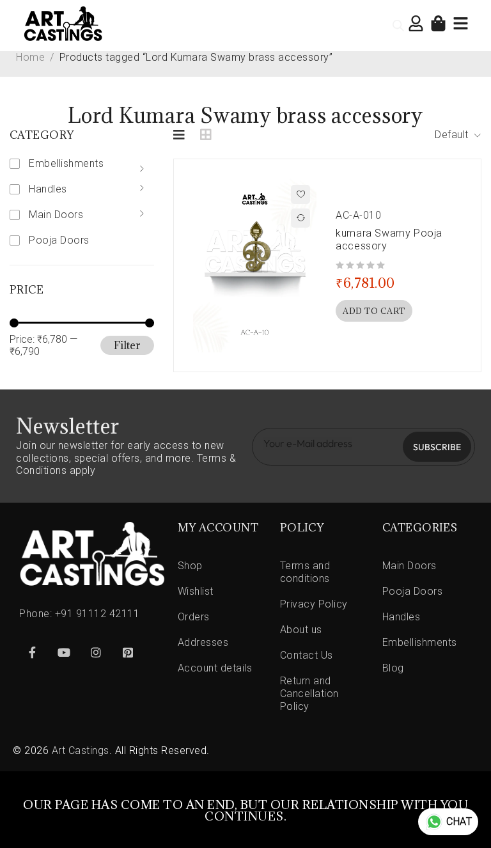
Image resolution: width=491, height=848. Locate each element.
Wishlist (196, 591)
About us (301, 630)
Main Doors (56, 214)
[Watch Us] (64, 652)
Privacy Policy (314, 604)
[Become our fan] (32, 652)
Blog (393, 668)
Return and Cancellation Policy (309, 693)
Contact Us (306, 655)
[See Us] (96, 652)
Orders (194, 617)
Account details (215, 668)
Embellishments (66, 163)
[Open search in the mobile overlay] (398, 25)
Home (30, 57)
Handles (48, 189)
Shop (190, 566)
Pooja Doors (59, 240)
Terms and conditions (305, 572)
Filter (127, 345)
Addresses (203, 642)
